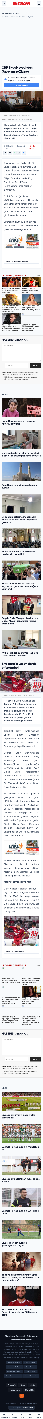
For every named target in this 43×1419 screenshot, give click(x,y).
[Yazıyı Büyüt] (5, 153)
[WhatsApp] (15, 153)
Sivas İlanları (30, 1367)
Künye (22, 1385)
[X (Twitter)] (19, 153)
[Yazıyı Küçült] (10, 153)
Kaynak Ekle (23, 85)
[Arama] (4, 3)
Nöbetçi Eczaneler (30, 1376)
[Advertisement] (21, 41)
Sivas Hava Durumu (13, 1376)
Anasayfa (8, 13)
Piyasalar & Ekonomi (14, 1371)
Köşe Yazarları (31, 1371)
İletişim (32, 1385)
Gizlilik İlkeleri (15, 1390)
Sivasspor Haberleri (15, 1367)
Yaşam (17, 13)
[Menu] (39, 4)
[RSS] (21, 1396)
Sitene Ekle (29, 1390)
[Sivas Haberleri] (21, 4)
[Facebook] (24, 153)
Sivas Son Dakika (14, 1362)
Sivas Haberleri (29, 1362)
